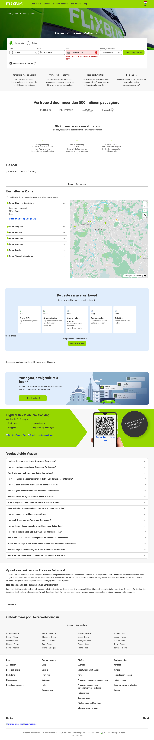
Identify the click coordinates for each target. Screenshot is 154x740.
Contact (117, 665)
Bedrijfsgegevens (78, 733)
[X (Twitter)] (146, 724)
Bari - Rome (47, 644)
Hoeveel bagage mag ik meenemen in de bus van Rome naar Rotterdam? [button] (40, 479)
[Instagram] (144, 724)
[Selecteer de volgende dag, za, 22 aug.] (91, 52)
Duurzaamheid (84, 698)
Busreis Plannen (13, 670)
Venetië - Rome (120, 640)
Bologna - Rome (84, 640)
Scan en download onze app (105, 438)
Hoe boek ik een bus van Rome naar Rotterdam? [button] (29, 520)
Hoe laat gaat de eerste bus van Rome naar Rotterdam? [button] (33, 485)
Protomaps (127, 276)
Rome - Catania (48, 640)
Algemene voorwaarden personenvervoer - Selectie (89, 686)
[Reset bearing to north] (145, 210)
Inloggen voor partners (88, 708)
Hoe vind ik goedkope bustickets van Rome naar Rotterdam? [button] (35, 526)
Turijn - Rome (119, 644)
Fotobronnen (83, 693)
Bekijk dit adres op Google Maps (23, 219)
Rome (33, 14)
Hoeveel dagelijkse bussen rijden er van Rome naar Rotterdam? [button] (36, 549)
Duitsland (46, 680)
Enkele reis (19, 43)
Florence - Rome (49, 637)
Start (9, 14)
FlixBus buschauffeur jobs (89, 703)
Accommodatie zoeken (23, 63)
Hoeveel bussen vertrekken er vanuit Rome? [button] (28, 514)
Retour (34, 43)
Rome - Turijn (119, 633)
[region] (109, 239)
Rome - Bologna (49, 648)
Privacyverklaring (48, 733)
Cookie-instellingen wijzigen (114, 733)
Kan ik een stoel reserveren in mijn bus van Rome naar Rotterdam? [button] (38, 538)
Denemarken (47, 690)
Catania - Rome (12, 633)
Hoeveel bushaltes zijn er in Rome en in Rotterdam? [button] (31, 496)
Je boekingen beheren (122, 675)
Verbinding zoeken (133, 52)
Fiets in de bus (119, 680)
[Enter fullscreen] (145, 215)
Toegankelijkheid (93, 733)
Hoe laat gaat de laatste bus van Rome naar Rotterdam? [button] (33, 491)
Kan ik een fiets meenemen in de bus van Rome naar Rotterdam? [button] (37, 555)
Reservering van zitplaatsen (125, 685)
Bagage (116, 690)
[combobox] (25, 52)
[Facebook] (143, 724)
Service (116, 670)
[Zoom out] (145, 206)
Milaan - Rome (12, 640)
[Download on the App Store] (29, 724)
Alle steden (11, 665)
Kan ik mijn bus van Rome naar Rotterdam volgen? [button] (30, 473)
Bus (16, 14)
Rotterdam (81, 184)
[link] (77, 388)
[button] (36, 203)
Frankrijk (46, 675)
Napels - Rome (12, 644)
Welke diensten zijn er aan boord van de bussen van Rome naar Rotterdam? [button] (42, 544)
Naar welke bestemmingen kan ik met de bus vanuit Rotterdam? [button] (36, 508)
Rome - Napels (12, 648)
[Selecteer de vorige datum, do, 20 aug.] (88, 52)
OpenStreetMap (138, 276)
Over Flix (81, 665)
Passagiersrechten (63, 733)
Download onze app (15, 685)
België (44, 665)
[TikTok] (147, 724)
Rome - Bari (83, 648)
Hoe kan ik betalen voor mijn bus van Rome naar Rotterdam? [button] (35, 532)
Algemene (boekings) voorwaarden (93, 680)
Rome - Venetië (84, 633)
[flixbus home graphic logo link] (14, 4)
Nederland (10, 675)
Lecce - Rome (120, 637)
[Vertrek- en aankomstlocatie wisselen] (37, 52)
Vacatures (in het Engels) (89, 670)
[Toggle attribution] (145, 275)
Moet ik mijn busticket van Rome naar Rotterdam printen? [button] (34, 502)
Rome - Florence (49, 633)
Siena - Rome (83, 637)
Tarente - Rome (120, 648)
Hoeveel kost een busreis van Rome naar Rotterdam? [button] (32, 467)
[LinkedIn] (145, 724)
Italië (24, 14)
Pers (80, 675)
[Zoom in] (145, 203)
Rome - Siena (83, 644)
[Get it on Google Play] (14, 724)
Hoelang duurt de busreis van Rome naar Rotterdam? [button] (32, 461)
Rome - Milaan (12, 637)
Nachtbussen (12, 680)
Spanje (45, 670)
